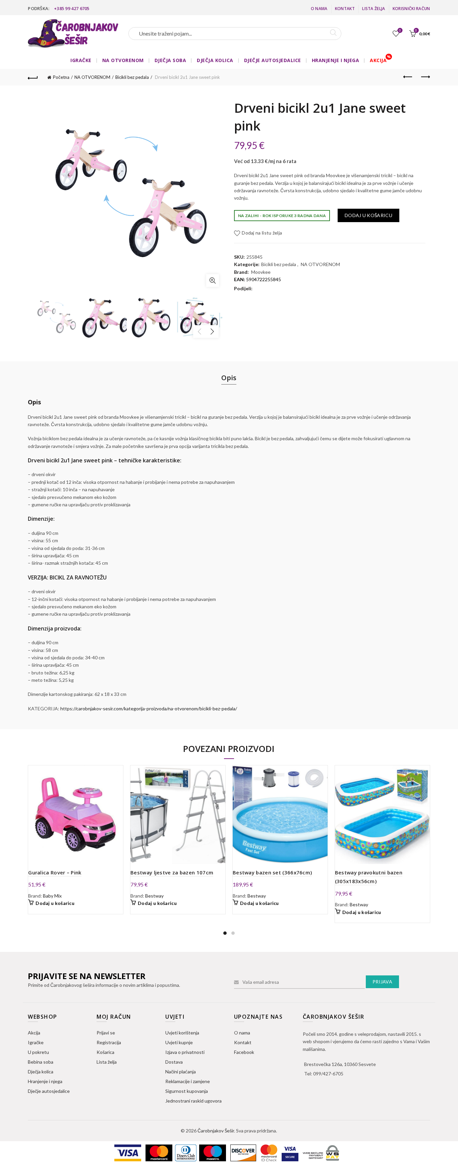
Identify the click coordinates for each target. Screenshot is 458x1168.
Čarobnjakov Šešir (215, 1130)
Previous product (408, 77)
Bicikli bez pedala (132, 77)
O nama (319, 8)
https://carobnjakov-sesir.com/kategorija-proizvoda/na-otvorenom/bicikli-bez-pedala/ (148, 708)
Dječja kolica (40, 1071)
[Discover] (244, 1152)
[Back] (32, 77)
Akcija (34, 1032)
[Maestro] (213, 1152)
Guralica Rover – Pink (54, 872)
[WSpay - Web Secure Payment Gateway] (321, 1152)
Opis (228, 377)
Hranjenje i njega (45, 1081)
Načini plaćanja (180, 1071)
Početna (61, 77)
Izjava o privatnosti (185, 1052)
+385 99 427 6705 (72, 8)
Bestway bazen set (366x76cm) (272, 872)
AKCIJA (378, 60)
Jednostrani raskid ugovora (193, 1101)
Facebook (244, 1052)
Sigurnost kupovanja (186, 1091)
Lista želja (373, 8)
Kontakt (345, 8)
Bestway (154, 896)
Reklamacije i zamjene (187, 1081)
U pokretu (38, 1052)
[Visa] (128, 1152)
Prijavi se (106, 1032)
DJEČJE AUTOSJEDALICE (272, 60)
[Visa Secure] (290, 1152)
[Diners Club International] (186, 1152)
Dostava (174, 1062)
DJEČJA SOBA (170, 60)
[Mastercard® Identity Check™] (269, 1152)
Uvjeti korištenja (182, 1032)
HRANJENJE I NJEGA (335, 60)
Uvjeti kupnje (179, 1042)
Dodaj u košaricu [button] (55, 903)
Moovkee (261, 272)
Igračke (36, 1042)
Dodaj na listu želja (262, 233)
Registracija (109, 1042)
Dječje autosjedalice (49, 1091)
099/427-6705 (328, 1073)
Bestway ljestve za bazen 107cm (171, 872)
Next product (425, 77)
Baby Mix (52, 896)
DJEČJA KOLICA (215, 60)
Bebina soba (40, 1062)
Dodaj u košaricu (368, 215)
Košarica (105, 1052)
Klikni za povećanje (212, 280)
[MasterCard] (159, 1152)
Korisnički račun (411, 8)
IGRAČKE (81, 60)
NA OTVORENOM (123, 60)
